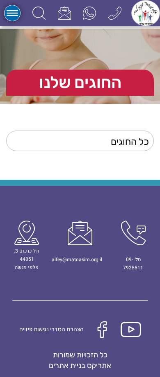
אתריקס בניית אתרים (80, 365)
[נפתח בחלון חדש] (89, 12)
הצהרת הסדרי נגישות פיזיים (51, 329)
